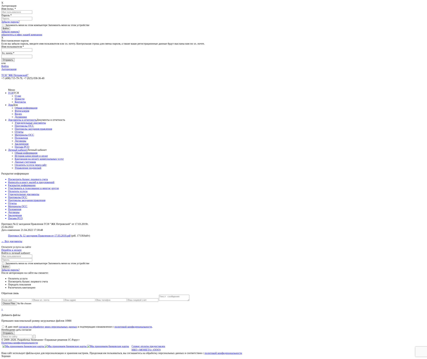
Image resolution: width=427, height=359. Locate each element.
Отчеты (19, 131)
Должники (21, 116)
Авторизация (8, 69)
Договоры (20, 140)
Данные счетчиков (25, 161)
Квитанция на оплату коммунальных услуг (39, 158)
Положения (21, 137)
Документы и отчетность (22, 119)
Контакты (20, 101)
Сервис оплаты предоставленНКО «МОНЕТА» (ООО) (148, 348)
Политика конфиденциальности (19, 342)
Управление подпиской (28, 167)
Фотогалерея (22, 110)
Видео (18, 113)
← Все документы (11, 241)
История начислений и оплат (31, 155)
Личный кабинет (17, 149)
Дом (10, 104)
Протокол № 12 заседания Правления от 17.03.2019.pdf (39, 235)
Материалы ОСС (24, 134)
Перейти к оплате (11, 250)
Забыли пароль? (10, 21)
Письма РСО (22, 146)
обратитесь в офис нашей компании (21, 34)
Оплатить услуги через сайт (31, 164)
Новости (20, 98)
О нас (18, 95)
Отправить (8, 333)
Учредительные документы (30, 122)
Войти (5, 66)
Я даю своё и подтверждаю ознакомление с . (79, 326)
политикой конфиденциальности (133, 326)
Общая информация (26, 107)
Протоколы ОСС (24, 125)
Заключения (21, 143)
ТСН (11, 92)
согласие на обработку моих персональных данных (48, 326)
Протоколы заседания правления (33, 128)
